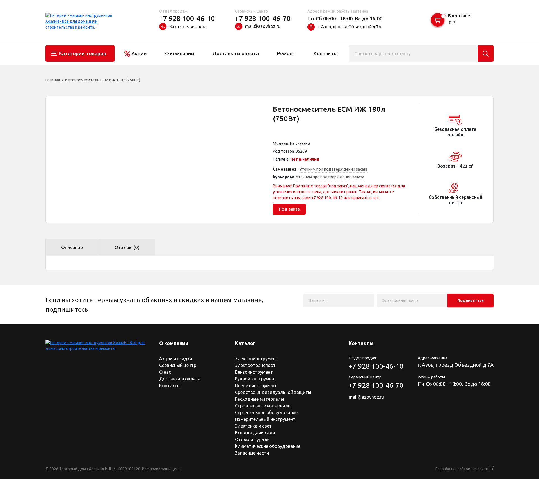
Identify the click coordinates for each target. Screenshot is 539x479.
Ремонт (286, 53)
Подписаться (470, 300)
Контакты (326, 53)
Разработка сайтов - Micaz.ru (462, 469)
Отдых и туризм (252, 439)
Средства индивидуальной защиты (273, 392)
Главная (52, 80)
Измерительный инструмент (265, 419)
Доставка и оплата (235, 53)
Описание (72, 247)
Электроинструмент (256, 358)
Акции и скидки (175, 358)
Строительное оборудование (266, 412)
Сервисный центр (177, 365)
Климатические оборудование (267, 446)
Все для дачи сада (255, 432)
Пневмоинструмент (256, 385)
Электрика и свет (253, 425)
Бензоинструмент (254, 372)
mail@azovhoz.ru (262, 26)
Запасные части (252, 452)
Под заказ (289, 209)
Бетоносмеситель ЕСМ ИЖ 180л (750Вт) (102, 80)
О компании (179, 53)
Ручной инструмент (256, 378)
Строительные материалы (263, 405)
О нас (165, 372)
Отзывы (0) (127, 247)
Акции (139, 53)
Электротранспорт (255, 365)
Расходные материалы (259, 399)
